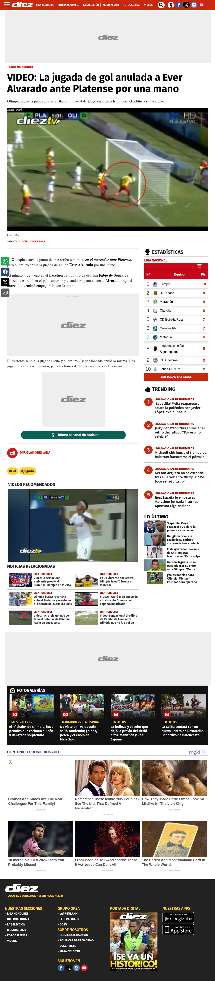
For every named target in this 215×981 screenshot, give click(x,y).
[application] (73, 525)
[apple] (186, 929)
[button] (5, 261)
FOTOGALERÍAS (31, 690)
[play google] (186, 917)
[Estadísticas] (171, 4)
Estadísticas (168, 252)
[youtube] (84, 967)
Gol (13, 471)
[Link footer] (22, 888)
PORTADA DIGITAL (125, 908)
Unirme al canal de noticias (77, 435)
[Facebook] (61, 967)
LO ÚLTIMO (156, 516)
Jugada (28, 471)
